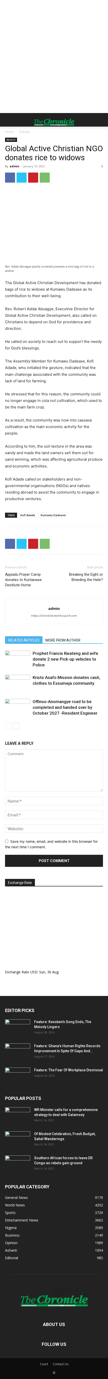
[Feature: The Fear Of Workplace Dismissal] (17, 1076)
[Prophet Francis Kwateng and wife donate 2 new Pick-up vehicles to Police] (17, 659)
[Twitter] (22, 178)
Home (9, 132)
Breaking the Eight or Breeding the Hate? (86, 577)
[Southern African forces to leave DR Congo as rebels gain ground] (17, 1164)
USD (33, 972)
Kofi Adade (27, 515)
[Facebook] (10, 178)
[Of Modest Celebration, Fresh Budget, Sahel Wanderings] (17, 1140)
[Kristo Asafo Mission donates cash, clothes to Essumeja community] (17, 683)
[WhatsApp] (45, 178)
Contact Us (60, 1364)
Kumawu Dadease (53, 515)
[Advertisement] (54, 57)
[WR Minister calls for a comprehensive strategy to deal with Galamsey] (17, 1116)
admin (14, 166)
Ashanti (24, 132)
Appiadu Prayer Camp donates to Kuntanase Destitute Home (23, 579)
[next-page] (16, 726)
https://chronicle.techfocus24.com (54, 615)
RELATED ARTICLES (23, 640)
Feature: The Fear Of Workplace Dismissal (68, 1070)
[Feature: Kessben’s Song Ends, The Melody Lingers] (17, 1028)
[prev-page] (8, 726)
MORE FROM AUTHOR (62, 640)
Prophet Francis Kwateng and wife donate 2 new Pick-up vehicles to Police (65, 659)
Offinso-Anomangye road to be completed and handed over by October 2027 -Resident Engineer (65, 707)
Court (44, 1364)
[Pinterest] (33, 178)
